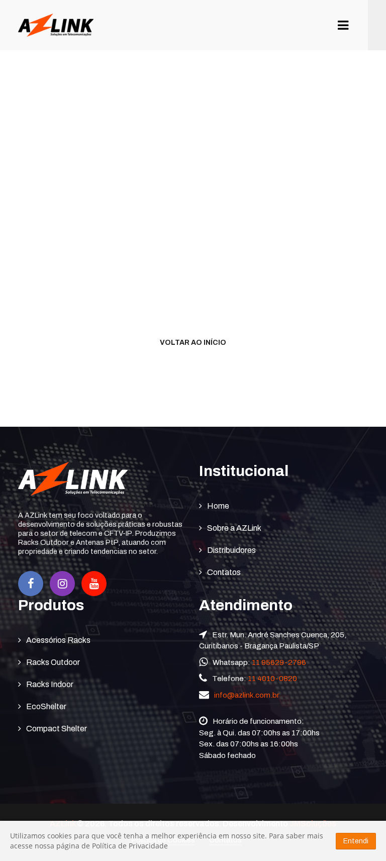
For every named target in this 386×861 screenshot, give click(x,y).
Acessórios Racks (58, 640)
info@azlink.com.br (246, 695)
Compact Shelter (56, 728)
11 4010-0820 (272, 679)
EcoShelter (46, 706)
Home (218, 506)
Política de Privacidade (130, 845)
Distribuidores (231, 550)
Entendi (355, 841)
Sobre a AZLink (234, 528)
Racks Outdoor (53, 662)
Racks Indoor (49, 684)
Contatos (224, 572)
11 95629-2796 (279, 662)
